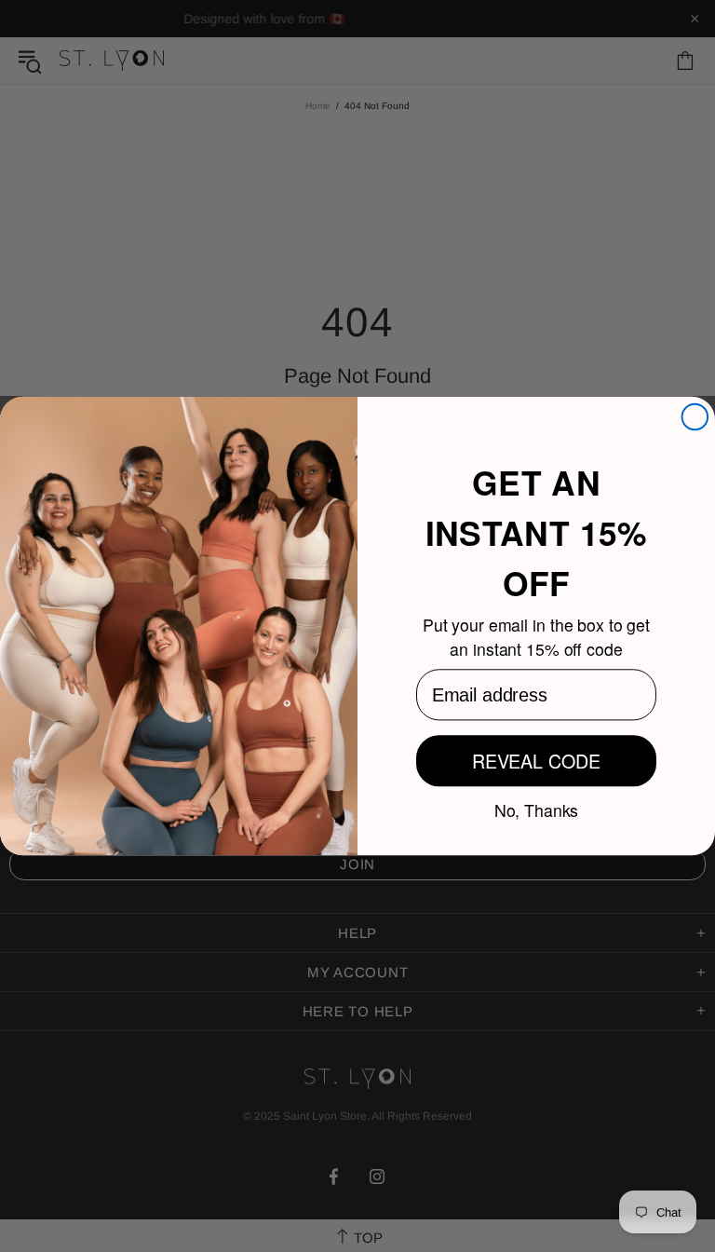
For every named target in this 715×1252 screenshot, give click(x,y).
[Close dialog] (695, 417)
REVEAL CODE (536, 760)
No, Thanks (536, 808)
